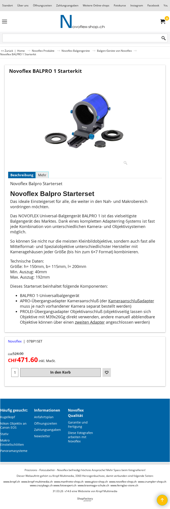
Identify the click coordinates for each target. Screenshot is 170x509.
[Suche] (164, 38)
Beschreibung (21, 175)
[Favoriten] (106, 372)
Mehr (42, 175)
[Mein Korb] (162, 21)
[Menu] (4, 22)
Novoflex (15, 341)
